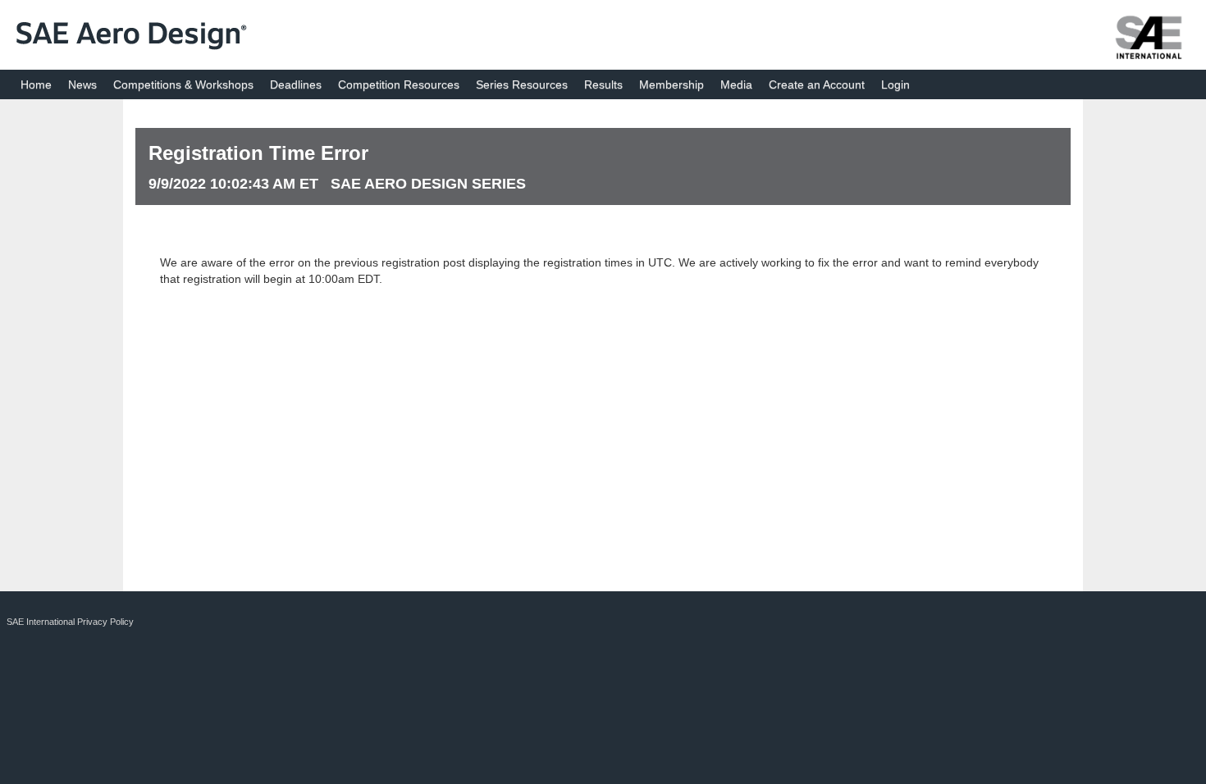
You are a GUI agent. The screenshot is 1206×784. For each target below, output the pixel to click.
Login (895, 84)
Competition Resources (398, 84)
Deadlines (296, 84)
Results (603, 84)
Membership (671, 84)
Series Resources (522, 84)
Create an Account (817, 84)
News (82, 84)
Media (736, 84)
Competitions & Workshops (183, 84)
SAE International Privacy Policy (70, 622)
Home (36, 84)
